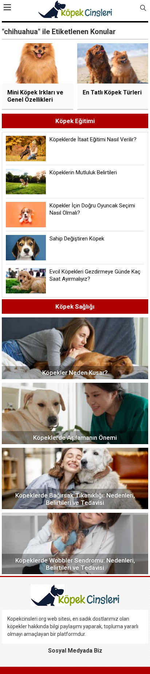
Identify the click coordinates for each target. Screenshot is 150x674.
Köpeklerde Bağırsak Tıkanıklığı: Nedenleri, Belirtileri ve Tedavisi (75, 499)
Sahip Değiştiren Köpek (77, 238)
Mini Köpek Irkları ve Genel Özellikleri (35, 96)
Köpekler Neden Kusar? (75, 372)
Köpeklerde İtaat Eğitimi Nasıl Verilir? (93, 139)
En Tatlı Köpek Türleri (112, 92)
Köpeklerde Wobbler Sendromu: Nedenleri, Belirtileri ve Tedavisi (75, 564)
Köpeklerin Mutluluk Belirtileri (83, 172)
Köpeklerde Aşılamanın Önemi (75, 437)
